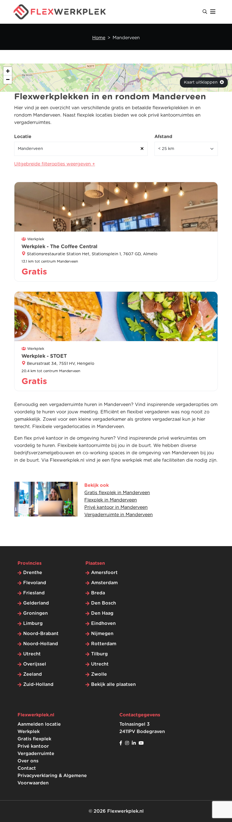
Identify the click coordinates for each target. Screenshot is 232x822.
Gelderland (36, 603)
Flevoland (34, 583)
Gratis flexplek (34, 739)
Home (98, 38)
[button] (7, 71)
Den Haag (102, 613)
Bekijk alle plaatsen (113, 684)
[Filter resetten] (142, 149)
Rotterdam (103, 644)
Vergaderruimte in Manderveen (118, 515)
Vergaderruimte (36, 753)
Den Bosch (103, 603)
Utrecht (32, 654)
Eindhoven (103, 623)
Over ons (28, 761)
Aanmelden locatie (39, 724)
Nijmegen (102, 633)
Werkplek (29, 731)
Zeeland (32, 674)
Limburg (33, 623)
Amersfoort (104, 572)
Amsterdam (104, 583)
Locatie (22, 136)
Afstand (163, 136)
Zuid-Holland (38, 684)
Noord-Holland (40, 644)
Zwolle (99, 674)
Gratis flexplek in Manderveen (117, 492)
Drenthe (32, 572)
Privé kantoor (33, 746)
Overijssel (34, 664)
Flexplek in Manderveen (110, 500)
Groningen (35, 613)
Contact (27, 768)
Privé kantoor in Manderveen (116, 507)
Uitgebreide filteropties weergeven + (54, 164)
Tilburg (99, 654)
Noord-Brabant (41, 633)
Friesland (34, 593)
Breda (98, 593)
